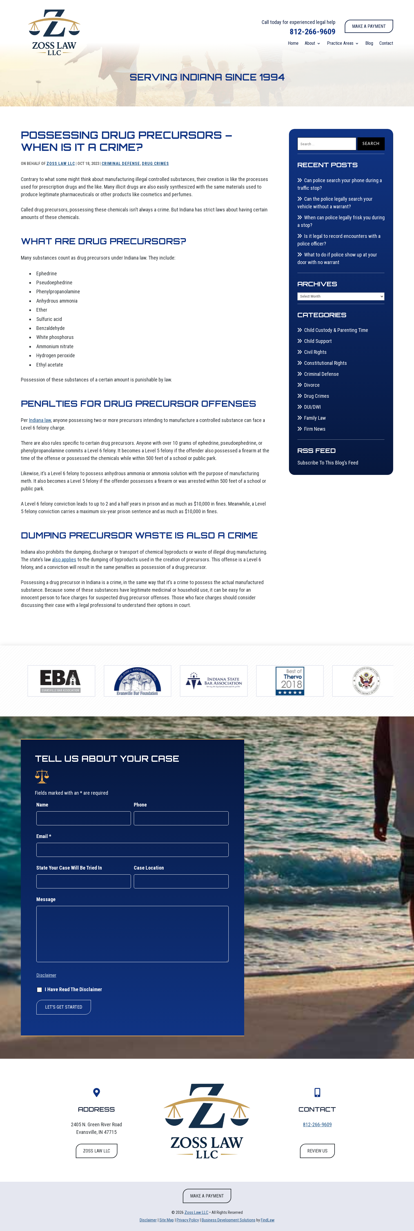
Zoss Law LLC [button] (96, 1151)
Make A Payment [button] (369, 26)
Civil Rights (315, 352)
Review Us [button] (317, 1151)
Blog (369, 43)
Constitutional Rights (325, 363)
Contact (386, 43)
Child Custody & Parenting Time (336, 330)
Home (293, 43)
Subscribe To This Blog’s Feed (327, 463)
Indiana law (40, 420)
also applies (64, 559)
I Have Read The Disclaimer (73, 989)
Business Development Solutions (228, 1220)
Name (42, 805)
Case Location (149, 868)
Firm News (315, 429)
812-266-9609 (312, 31)
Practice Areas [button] (340, 43)
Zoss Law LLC (60, 163)
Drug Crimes (155, 163)
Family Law (315, 418)
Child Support (318, 341)
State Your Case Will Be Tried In (69, 868)
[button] (408, 1190)
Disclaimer (46, 975)
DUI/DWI (312, 407)
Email (43, 836)
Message (45, 899)
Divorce (312, 385)
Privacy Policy (188, 1220)
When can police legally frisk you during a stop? (341, 221)
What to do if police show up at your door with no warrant (337, 258)
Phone (140, 805)
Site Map (166, 1220)
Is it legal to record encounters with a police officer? (338, 240)
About (310, 43)
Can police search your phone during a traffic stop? (339, 184)
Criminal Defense (121, 163)
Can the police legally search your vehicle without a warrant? (335, 202)
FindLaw (268, 1220)
